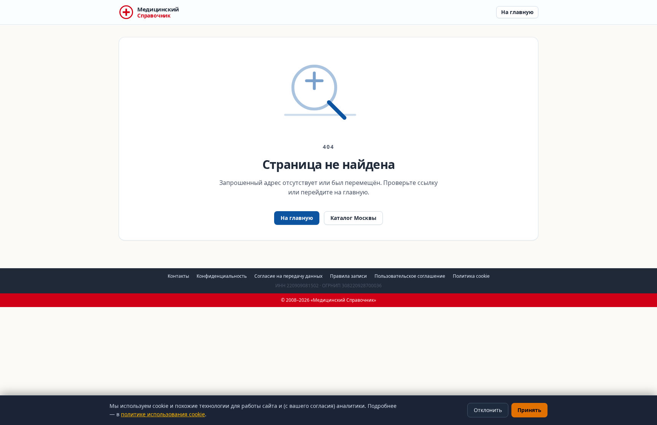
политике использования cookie (163, 414)
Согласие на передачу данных (288, 276)
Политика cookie (471, 276)
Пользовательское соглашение (410, 276)
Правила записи (348, 276)
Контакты (178, 276)
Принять (529, 410)
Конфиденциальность (222, 276)
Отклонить (488, 410)
